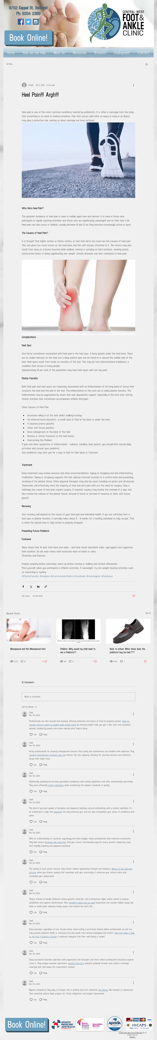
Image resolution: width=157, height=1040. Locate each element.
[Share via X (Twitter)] (30, 586)
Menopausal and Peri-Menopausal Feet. (28, 649)
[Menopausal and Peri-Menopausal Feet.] (29, 631)
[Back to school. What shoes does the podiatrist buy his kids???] (128, 631)
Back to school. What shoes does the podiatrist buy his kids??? (127, 650)
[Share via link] (45, 586)
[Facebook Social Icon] (21, 22)
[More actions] (133, 85)
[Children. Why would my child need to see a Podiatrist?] (78, 631)
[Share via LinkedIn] (38, 586)
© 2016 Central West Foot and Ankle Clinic (131, 1033)
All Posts (9, 64)
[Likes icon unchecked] (31, 734)
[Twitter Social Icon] (28, 22)
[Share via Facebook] (23, 586)
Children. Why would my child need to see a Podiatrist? (77, 650)
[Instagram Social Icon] (36, 22)
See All (148, 613)
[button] (146, 64)
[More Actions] (133, 714)
